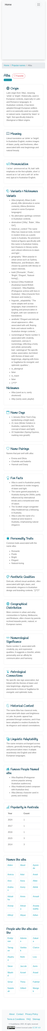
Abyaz (23, 915)
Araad (35, 972)
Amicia (11, 874)
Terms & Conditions (16, 1019)
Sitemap (36, 1019)
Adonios (23, 939)
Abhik (35, 887)
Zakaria (35, 939)
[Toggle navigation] (38, 4)
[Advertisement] (23, 35)
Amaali (36, 896)
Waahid (10, 974)
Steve (10, 966)
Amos (22, 896)
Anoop (10, 906)
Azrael (23, 972)
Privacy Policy (31, 1014)
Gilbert (23, 988)
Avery (22, 887)
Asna (22, 881)
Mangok (36, 989)
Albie (35, 881)
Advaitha (10, 898)
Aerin (35, 966)
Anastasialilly (36, 907)
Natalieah (11, 989)
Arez (10, 881)
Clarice (36, 947)
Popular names (18, 65)
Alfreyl (10, 915)
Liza (35, 957)
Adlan (35, 915)
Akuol (22, 865)
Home (8, 4)
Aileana (23, 907)
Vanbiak (23, 949)
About (11, 1014)
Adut (22, 874)
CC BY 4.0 (36, 1028)
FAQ (29, 1019)
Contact (19, 1014)
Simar (10, 982)
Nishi (22, 957)
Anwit (35, 874)
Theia (22, 982)
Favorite (20, 76)
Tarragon (10, 949)
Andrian (10, 888)
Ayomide (35, 866)
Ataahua (11, 958)
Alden (10, 865)
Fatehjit (36, 982)
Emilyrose (10, 939)
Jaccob (23, 966)
